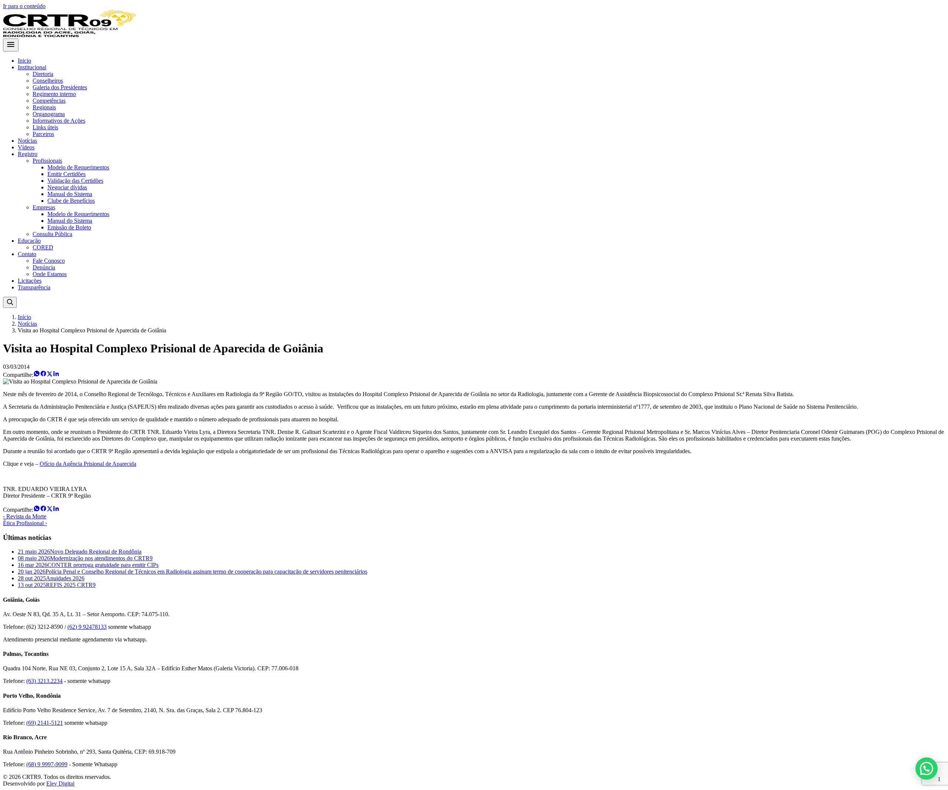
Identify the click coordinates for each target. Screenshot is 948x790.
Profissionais (47, 160)
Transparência (34, 287)
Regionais (44, 107)
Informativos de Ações (59, 120)
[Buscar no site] (10, 302)
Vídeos (26, 147)
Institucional (32, 67)
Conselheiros (48, 80)
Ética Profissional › (25, 523)
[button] (926, 768)
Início (24, 317)
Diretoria (43, 74)
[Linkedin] (56, 375)
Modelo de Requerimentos (78, 167)
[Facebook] (43, 375)
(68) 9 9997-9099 (46, 764)
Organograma (49, 114)
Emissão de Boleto (69, 227)
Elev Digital (60, 783)
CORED (43, 247)
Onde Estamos (50, 274)
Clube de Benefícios (71, 201)
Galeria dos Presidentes (60, 87)
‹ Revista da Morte (24, 516)
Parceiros (43, 134)
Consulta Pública (52, 234)
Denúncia (44, 267)
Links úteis (45, 127)
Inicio (24, 60)
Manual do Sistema (69, 194)
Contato (27, 254)
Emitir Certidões (66, 174)
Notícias (27, 140)
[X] (50, 375)
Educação (29, 241)
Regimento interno (54, 94)
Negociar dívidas (67, 187)
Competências (49, 100)
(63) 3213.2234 (44, 681)
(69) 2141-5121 (44, 723)
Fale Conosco (49, 261)
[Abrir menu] (11, 45)
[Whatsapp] (36, 375)
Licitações (29, 281)
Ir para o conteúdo (24, 6)
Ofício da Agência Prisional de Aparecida (88, 464)
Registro (27, 154)
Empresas (44, 207)
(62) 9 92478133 (87, 627)
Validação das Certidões (75, 180)
